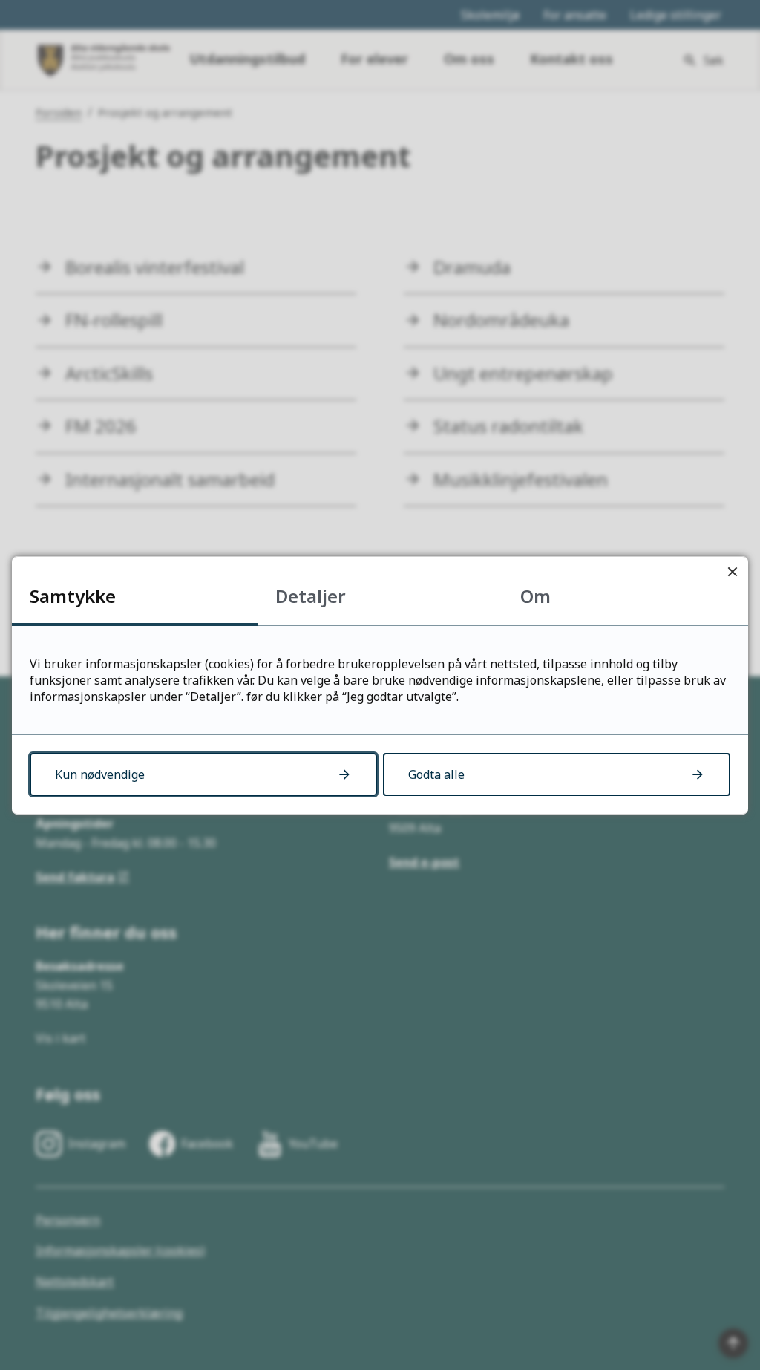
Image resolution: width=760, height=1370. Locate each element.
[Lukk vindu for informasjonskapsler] (732, 572)
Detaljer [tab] (310, 596)
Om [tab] (535, 596)
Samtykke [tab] (73, 596)
